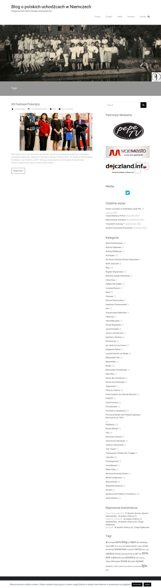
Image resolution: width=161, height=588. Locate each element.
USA (137, 558)
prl (136, 553)
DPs (137, 542)
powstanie (125, 554)
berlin (118, 542)
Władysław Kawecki (114, 486)
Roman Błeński (112, 428)
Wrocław (131, 561)
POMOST (109, 398)
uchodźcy (130, 557)
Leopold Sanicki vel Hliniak (117, 353)
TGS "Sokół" (111, 449)
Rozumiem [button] (137, 584)
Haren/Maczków (112, 321)
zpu (144, 565)
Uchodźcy (110, 457)
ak (107, 542)
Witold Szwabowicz (114, 477)
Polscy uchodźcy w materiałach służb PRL (123, 209)
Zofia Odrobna (112, 498)
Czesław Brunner (113, 288)
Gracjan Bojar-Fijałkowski (116, 313)
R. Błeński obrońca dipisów (136, 513)
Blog (54, 109)
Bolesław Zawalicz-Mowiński (117, 276)
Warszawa (115, 561)
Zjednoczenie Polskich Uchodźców (121, 494)
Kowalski (134, 546)
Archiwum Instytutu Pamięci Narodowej (122, 259)
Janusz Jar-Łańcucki (114, 333)
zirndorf (115, 566)
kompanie (126, 546)
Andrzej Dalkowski (113, 247)
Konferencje (111, 341)
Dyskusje (109, 296)
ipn (112, 546)
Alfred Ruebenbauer (114, 243)
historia (108, 546)
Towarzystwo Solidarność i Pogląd (120, 453)
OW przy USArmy (113, 390)
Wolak (124, 561)
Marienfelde (111, 362)
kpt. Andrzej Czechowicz (116, 345)
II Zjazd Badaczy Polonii (115, 216)
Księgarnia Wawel (113, 349)
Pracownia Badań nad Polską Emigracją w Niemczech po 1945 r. (123, 416)
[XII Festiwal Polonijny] (56, 114)
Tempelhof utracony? (115, 224)
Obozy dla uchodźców (115, 378)
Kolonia (119, 546)
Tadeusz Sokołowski (114, 445)
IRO (115, 546)
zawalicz (109, 566)
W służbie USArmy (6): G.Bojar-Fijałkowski (132, 527)
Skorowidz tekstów (114, 437)
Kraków (139, 546)
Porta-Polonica (112, 402)
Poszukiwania (111, 406)
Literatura (131, 17)
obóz (147, 549)
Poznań (132, 554)
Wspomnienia (111, 482)
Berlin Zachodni (112, 264)
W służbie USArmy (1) (127, 516)
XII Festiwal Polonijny (25, 104)
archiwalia (111, 542)
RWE (108, 557)
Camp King (110, 280)
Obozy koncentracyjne (115, 382)
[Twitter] (127, 193)
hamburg (143, 542)
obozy (143, 549)
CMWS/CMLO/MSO (114, 284)
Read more (18, 171)
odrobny (110, 553)
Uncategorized (112, 461)
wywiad (139, 561)
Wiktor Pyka (110, 469)
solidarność (116, 557)
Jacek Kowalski (112, 329)
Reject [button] (147, 584)
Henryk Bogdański (113, 325)
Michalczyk (110, 549)
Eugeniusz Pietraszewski (116, 304)
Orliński (118, 554)
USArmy (142, 558)
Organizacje (111, 386)
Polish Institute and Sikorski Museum (121, 394)
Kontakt (143, 17)
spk (123, 558)
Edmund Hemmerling (114, 300)
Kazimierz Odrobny (114, 337)
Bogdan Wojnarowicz (115, 272)
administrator (20, 109)
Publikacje (110, 424)
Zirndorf (109, 490)
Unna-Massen (111, 465)
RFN (145, 553)
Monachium (120, 549)
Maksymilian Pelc (113, 357)
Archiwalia (110, 255)
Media (119, 17)
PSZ (140, 554)
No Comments (67, 109)
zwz (107, 570)
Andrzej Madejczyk (114, 251)
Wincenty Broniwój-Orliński (117, 473)
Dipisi (108, 292)
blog (124, 542)
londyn (145, 546)
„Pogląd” (109, 17)
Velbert (108, 561)
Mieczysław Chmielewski (116, 370)
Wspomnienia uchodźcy (116, 220)
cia (129, 542)
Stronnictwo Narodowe (115, 441)
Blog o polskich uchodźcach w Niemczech (51, 6)
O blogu (97, 17)
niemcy (138, 549)
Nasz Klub (110, 374)
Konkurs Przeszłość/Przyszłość (119, 228)
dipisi (133, 542)
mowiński (130, 549)
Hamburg (109, 317)
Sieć (107, 433)
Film (107, 308)
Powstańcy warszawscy (116, 411)
